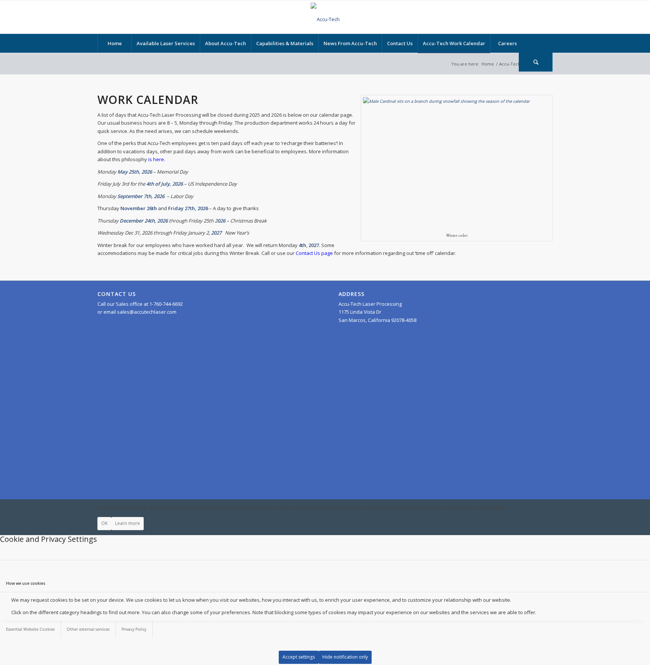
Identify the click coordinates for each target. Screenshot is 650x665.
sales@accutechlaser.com (146, 311)
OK (104, 523)
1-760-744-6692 (166, 303)
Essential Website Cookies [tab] (30, 629)
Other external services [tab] (88, 629)
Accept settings (298, 657)
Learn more (127, 523)
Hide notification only (345, 657)
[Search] (536, 62)
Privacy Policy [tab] (133, 629)
